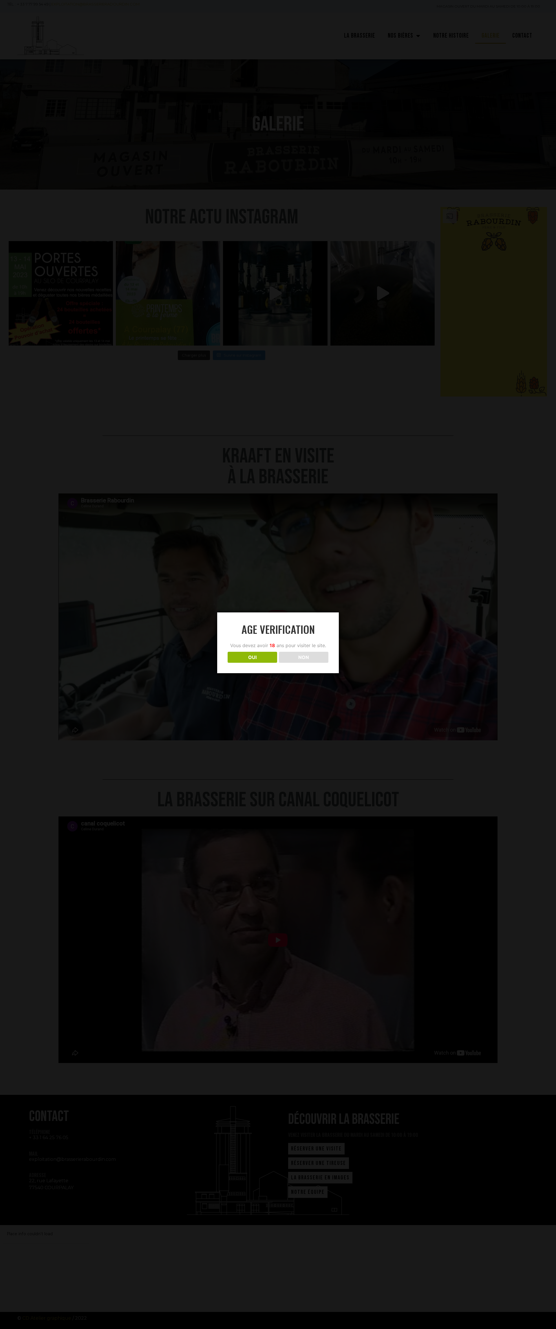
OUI (252, 657)
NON (303, 657)
